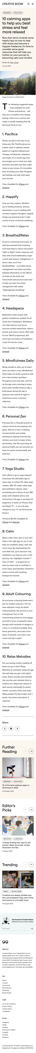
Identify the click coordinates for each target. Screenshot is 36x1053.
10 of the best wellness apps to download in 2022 (15, 786)
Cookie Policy (7, 1009)
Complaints (6, 1011)
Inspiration (7, 839)
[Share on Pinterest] (11, 728)
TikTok (4, 1025)
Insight (6, 891)
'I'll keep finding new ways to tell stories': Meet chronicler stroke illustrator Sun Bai (16, 845)
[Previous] (25, 751)
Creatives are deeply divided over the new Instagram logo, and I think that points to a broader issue (18, 897)
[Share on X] (4, 728)
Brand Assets (6, 993)
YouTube (5, 1027)
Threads (5, 1035)
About (4, 980)
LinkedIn (5, 1032)
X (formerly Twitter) (8, 1030)
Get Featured (6, 988)
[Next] (31, 751)
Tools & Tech (18, 13)
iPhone (22, 184)
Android (5, 187)
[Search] (28, 4)
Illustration (18, 839)
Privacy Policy (7, 1006)
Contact (5, 983)
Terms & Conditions (9, 1004)
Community (6, 985)
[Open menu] (33, 4)
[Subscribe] (32, 929)
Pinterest (5, 1037)
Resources (7, 13)
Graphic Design (16, 891)
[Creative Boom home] (12, 4)
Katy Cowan (14, 63)
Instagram (5, 1022)
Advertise (5, 990)
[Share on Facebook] (17, 728)
